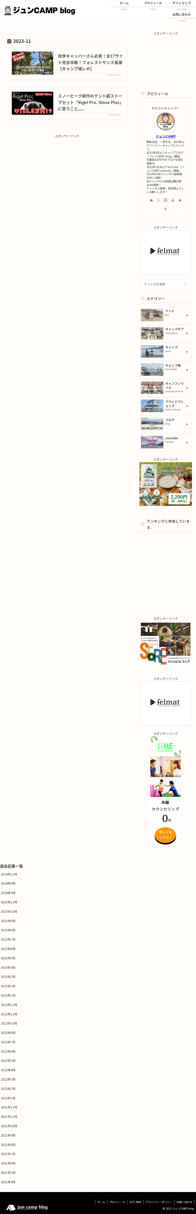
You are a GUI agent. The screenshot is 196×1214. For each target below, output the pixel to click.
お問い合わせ (184, 1202)
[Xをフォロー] (158, 200)
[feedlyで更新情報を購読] (179, 200)
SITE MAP (135, 1202)
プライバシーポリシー (158, 1202)
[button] (185, 284)
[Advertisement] (67, 165)
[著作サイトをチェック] (151, 200)
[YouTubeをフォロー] (172, 200)
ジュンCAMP (166, 136)
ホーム (101, 1202)
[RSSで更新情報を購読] (165, 208)
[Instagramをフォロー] (165, 200)
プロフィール (117, 1202)
